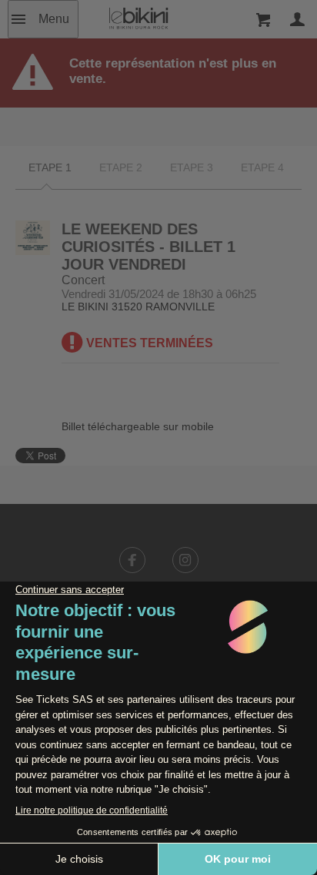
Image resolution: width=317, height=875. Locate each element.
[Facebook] (132, 560)
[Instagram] (185, 560)
